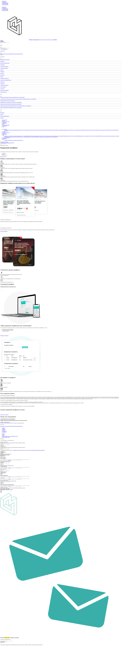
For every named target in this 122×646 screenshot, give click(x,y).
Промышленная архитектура (5, 59)
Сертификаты (4, 125)
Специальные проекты (4, 68)
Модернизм (2, 71)
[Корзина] (2, 54)
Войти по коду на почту (4, 475)
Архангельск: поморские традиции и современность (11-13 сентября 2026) (12, 97)
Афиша (3, 428)
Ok (1, 490)
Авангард (2, 69)
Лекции (3, 430)
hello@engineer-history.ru (10, 142)
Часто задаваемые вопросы (4, 116)
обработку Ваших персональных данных (20, 450)
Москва (2, 53)
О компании (2, 112)
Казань (11, 53)
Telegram (9, 460)
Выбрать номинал (3, 156)
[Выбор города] (7, 49)
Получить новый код (4, 466)
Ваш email (2, 641)
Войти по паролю (3, 457)
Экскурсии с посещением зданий (5, 80)
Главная (3, 427)
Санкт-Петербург (7, 53)
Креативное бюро (5, 2)
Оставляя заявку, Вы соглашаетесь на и (23, 450)
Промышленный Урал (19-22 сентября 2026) (7, 100)
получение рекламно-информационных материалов (36, 450)
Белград (21, 53)
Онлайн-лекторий (5, 3)
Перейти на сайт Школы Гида (5, 422)
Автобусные (2, 83)
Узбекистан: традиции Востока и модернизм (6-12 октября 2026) (10, 104)
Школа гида (4, 1)
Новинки (3, 120)
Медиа (3, 433)
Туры (3, 124)
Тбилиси (15, 53)
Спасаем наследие (5, 4)
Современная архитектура (4, 78)
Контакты (2, 117)
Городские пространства (4, 66)
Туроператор (4, 7)
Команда (1, 114)
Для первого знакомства (4, 85)
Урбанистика (2, 64)
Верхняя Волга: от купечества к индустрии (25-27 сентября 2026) (11, 102)
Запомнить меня (4, 471)
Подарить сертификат (3, 231)
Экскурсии (4, 429)
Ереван (18, 53)
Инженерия (2, 61)
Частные (3, 434)
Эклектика (2, 73)
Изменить (2, 462)
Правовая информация (6, 437)
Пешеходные (2, 81)
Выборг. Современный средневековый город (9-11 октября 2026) (10, 107)
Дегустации (2, 88)
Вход (1, 473)
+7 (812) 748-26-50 (19, 460)
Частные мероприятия (5, 137)
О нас (3, 126)
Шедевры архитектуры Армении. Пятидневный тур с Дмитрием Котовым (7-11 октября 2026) (15, 105)
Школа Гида (4, 432)
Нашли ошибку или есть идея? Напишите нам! (10, 436)
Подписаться (3, 642)
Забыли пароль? (3, 472)
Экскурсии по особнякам (4, 90)
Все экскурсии (4, 129)
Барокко (1, 76)
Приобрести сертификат (4, 335)
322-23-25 (3, 142)
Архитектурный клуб (5, 121)
